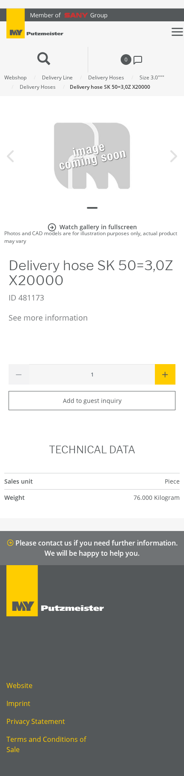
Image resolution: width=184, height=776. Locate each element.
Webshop (15, 77)
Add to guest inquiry (92, 401)
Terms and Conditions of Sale (46, 744)
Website (19, 685)
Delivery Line (57, 77)
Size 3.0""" (151, 77)
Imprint (18, 703)
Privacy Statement (35, 721)
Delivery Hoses (106, 77)
